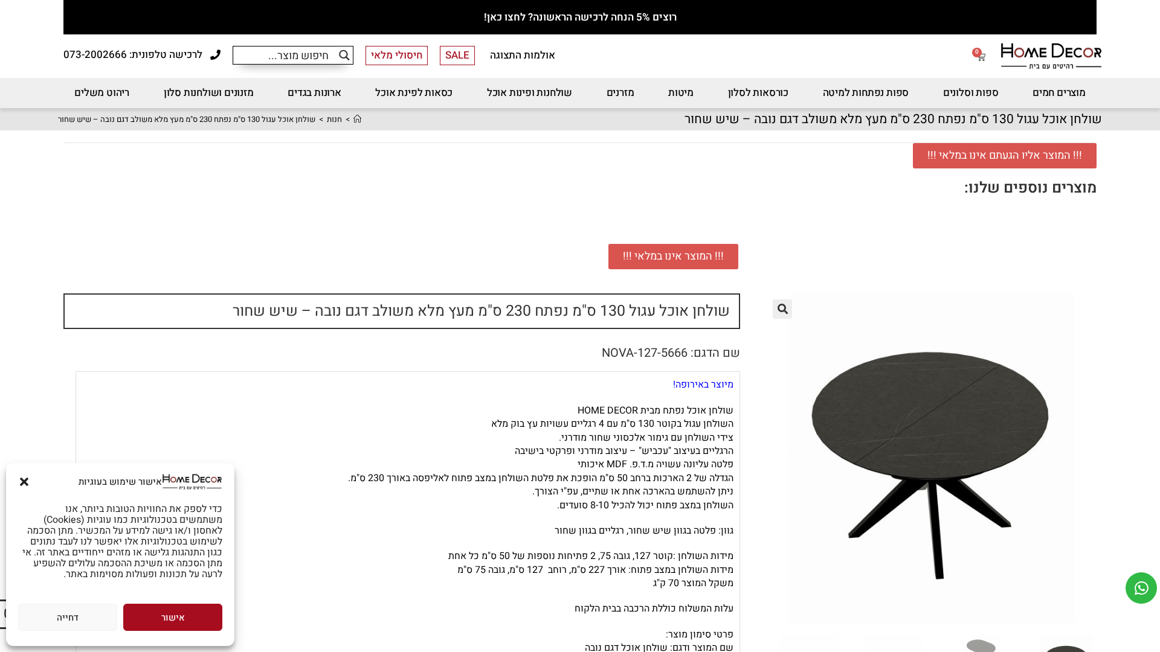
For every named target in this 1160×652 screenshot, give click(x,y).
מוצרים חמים (1059, 92)
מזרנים (620, 92)
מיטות (681, 92)
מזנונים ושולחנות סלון (209, 92)
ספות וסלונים (971, 92)
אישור (173, 617)
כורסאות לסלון (758, 92)
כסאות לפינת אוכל (414, 92)
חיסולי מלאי (396, 55)
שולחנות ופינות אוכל (529, 92)
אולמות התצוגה (522, 55)
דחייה (68, 617)
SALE (457, 55)
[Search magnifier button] (344, 55)
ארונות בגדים (314, 92)
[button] (24, 482)
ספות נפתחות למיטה (866, 92)
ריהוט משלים (101, 92)
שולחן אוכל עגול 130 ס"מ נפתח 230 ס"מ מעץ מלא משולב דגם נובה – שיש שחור (186, 119)
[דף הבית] (357, 119)
